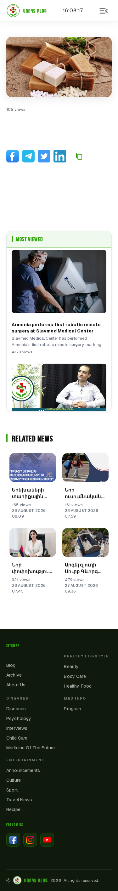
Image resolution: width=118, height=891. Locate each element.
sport (12, 790)
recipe (13, 809)
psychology (18, 718)
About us (15, 685)
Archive (14, 675)
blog (11, 665)
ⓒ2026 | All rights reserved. (52, 880)
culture (13, 780)
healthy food (78, 686)
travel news (19, 800)
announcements (23, 770)
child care (17, 738)
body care (75, 676)
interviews (17, 728)
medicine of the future (30, 748)
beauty (71, 666)
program (72, 709)
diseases (16, 709)
